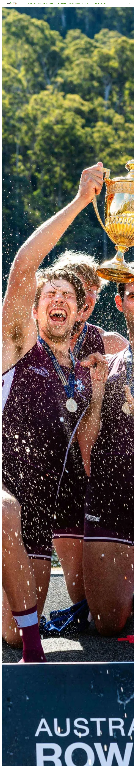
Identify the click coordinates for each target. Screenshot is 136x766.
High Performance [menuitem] (48, 3)
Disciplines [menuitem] (85, 3)
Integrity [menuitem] (104, 3)
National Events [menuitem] (74, 3)
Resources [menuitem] (95, 3)
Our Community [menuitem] (62, 3)
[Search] (129, 3)
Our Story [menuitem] (37, 3)
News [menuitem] (30, 3)
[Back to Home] (12, 5)
